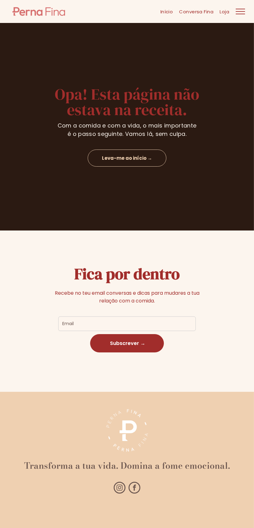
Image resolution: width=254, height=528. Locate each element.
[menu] (240, 11)
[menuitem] (166, 12)
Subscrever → (127, 343)
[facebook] (134, 488)
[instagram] (119, 488)
